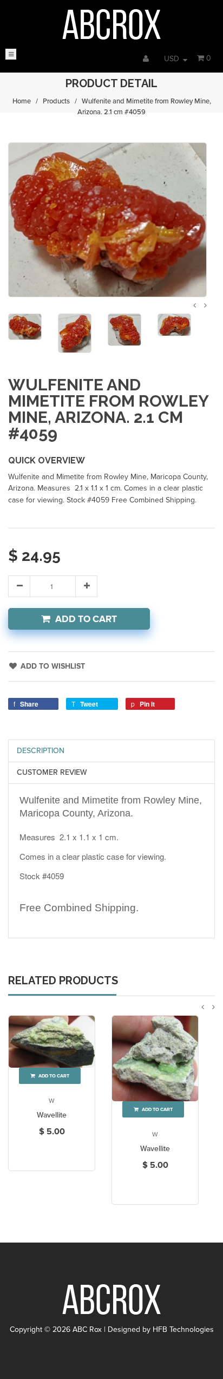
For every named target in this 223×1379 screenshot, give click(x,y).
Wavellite (52, 1115)
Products (56, 101)
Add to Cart (86, 619)
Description (40, 750)
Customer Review (52, 772)
